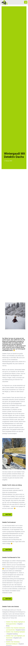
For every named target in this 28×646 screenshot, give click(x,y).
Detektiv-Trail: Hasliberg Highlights (15, 632)
